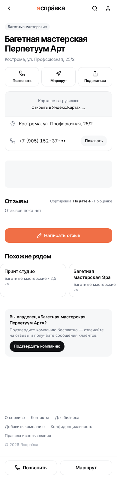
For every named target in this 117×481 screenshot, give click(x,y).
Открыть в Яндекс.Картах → (59, 107)
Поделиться (95, 80)
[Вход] (108, 8)
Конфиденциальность (71, 426)
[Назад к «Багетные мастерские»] (9, 8)
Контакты (40, 417)
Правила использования (28, 435)
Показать (94, 140)
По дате (82, 201)
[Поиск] (94, 8)
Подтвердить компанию (37, 346)
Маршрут (58, 80)
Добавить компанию (25, 426)
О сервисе (15, 417)
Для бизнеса (67, 417)
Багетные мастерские (27, 26)
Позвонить (22, 80)
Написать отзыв (62, 235)
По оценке (103, 201)
